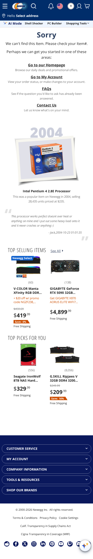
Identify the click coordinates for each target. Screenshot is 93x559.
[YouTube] (61, 544)
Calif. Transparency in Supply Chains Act (45, 526)
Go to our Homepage (46, 65)
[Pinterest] (52, 544)
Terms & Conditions (25, 518)
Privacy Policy (48, 518)
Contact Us (46, 105)
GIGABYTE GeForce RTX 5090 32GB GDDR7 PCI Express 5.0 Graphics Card (64, 291)
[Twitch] (70, 544)
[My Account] (79, 6)
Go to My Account (47, 76)
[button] (46, 16)
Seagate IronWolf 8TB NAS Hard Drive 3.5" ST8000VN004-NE (27, 378)
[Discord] (79, 544)
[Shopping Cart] (87, 6)
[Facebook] (16, 544)
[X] (25, 544)
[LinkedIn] (43, 544)
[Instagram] (34, 544)
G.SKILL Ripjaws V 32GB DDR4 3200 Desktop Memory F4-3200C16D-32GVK (63, 378)
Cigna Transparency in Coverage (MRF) (45, 534)
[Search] (33, 6)
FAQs (46, 88)
